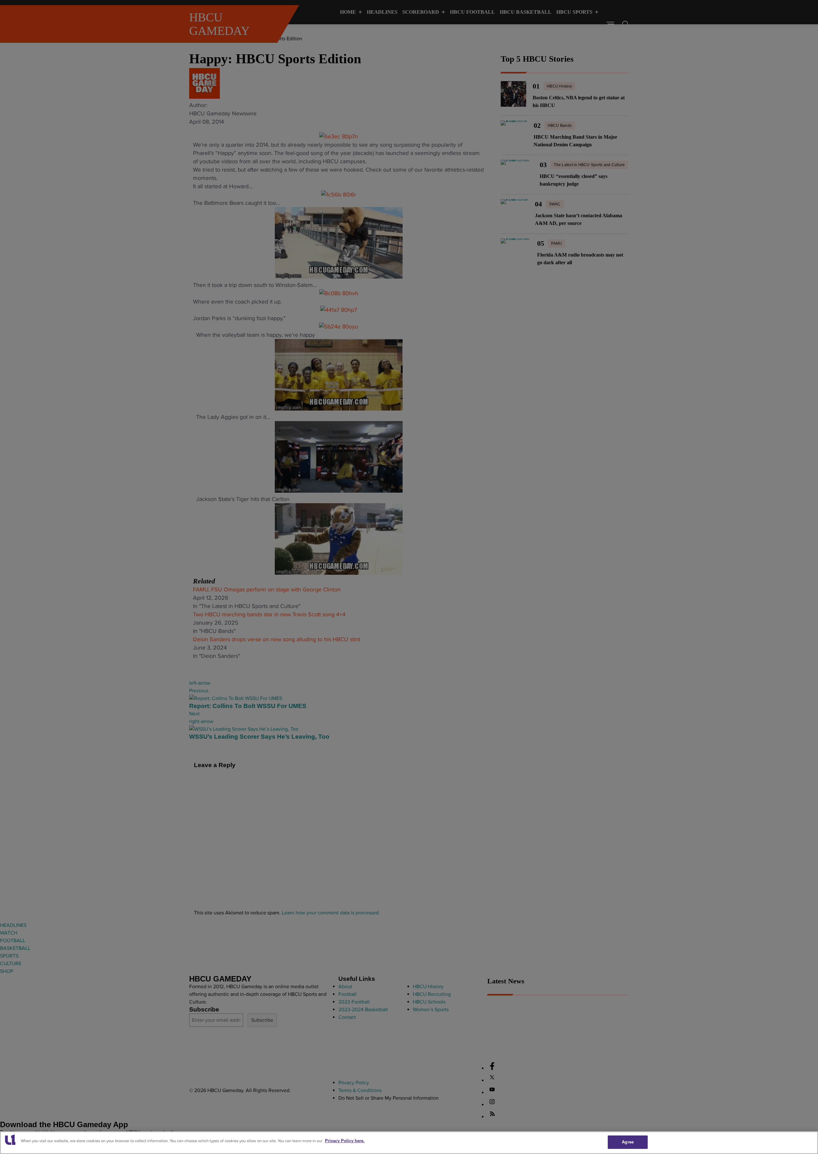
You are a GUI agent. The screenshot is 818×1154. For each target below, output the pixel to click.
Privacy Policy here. (345, 1140)
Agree (628, 1142)
